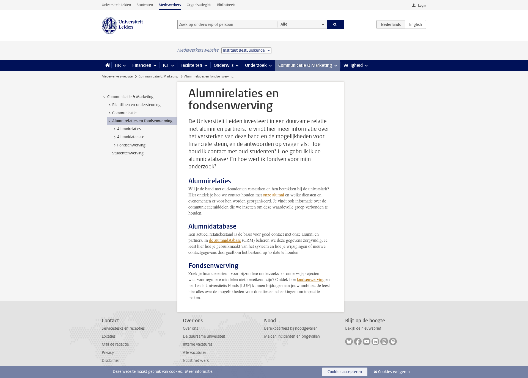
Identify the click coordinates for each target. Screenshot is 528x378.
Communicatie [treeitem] (124, 113)
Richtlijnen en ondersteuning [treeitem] (136, 104)
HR (118, 65)
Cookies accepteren (345, 371)
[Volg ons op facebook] (358, 341)
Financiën (141, 65)
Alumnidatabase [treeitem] (130, 137)
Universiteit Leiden (116, 4)
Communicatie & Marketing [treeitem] (130, 96)
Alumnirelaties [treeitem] (129, 129)
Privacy (108, 352)
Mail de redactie (115, 344)
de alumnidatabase (225, 240)
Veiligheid (353, 65)
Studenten (145, 4)
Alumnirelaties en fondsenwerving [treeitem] (142, 121)
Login (422, 5)
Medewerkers (170, 4)
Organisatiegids (199, 4)
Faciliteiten (191, 65)
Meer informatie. (199, 371)
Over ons (190, 328)
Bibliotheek (226, 4)
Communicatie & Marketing (305, 65)
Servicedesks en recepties (123, 328)
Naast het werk (196, 360)
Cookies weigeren (394, 371)
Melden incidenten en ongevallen (292, 336)
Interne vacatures (197, 344)
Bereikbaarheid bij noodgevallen (291, 328)
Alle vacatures (194, 352)
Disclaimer (110, 360)
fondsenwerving (310, 279)
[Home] (106, 65)
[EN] (415, 24)
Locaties (109, 336)
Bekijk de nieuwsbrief (363, 328)
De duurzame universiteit (204, 336)
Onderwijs (223, 65)
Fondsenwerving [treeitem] (131, 145)
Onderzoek (256, 65)
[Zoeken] (335, 24)
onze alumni (273, 195)
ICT (166, 65)
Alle (283, 24)
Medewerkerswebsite (117, 76)
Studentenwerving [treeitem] (128, 153)
